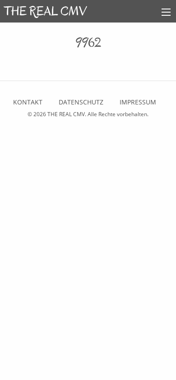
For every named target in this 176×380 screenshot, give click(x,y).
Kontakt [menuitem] (27, 102)
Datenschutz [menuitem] (81, 102)
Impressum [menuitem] (138, 102)
